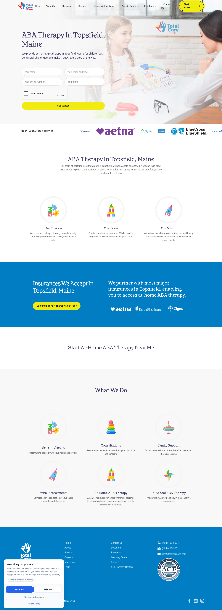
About (67, 547)
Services (66, 6)
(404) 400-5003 (170, 548)
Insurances (70, 562)
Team (67, 567)
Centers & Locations (104, 6)
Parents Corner (129, 6)
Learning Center (119, 557)
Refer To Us (117, 562)
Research (116, 552)
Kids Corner (150, 6)
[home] (25, 6)
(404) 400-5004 (170, 542)
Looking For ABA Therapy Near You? (57, 305)
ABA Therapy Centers (122, 567)
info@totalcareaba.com (174, 554)
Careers (82, 6)
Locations (116, 547)
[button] (51, 6)
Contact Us (166, 6)
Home (38, 6)
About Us (50, 6)
